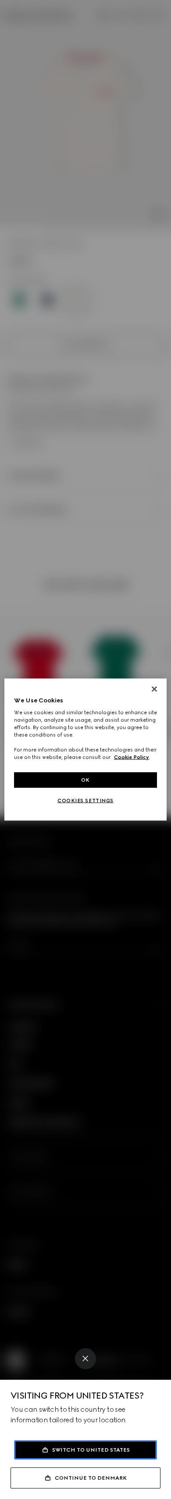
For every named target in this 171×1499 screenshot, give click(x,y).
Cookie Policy (131, 757)
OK (85, 779)
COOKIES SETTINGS (85, 801)
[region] (85, 749)
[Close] (85, 1358)
